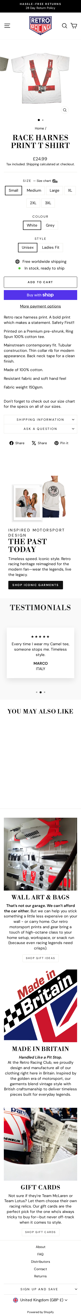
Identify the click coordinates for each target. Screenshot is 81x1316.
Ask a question (40, 429)
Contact (40, 1269)
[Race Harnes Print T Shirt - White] (15, 793)
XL (70, 190)
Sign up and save (39, 1289)
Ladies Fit (50, 247)
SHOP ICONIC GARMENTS (35, 585)
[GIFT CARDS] (40, 1144)
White (32, 225)
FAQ (40, 1254)
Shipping (32, 164)
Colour (40, 216)
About (40, 1247)
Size (37, 180)
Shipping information (40, 420)
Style (41, 239)
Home (39, 128)
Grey (50, 225)
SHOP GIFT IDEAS (40, 958)
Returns (40, 1276)
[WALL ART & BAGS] (40, 854)
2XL (33, 202)
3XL (48, 202)
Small (13, 190)
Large (54, 190)
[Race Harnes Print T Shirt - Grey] (20, 793)
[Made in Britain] (40, 1005)
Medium (34, 190)
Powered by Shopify (40, 1312)
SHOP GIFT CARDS (40, 1232)
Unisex (28, 247)
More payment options (40, 306)
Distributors (40, 1261)
